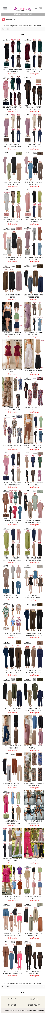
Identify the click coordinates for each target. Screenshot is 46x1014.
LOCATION (34, 999)
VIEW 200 (27, 26)
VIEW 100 (17, 26)
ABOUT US (12, 999)
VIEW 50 (8, 26)
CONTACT (12, 1005)
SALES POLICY (34, 1005)
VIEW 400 (37, 26)
